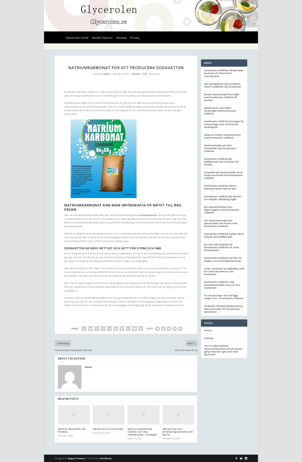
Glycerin (136, 73)
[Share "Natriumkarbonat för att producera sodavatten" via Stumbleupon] (128, 328)
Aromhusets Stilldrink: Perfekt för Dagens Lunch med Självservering (223, 259)
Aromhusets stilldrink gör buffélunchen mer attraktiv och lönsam (221, 161)
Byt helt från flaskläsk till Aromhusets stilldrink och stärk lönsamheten (221, 247)
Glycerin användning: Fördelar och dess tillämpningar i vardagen (142, 431)
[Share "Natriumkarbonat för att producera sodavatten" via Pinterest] (109, 328)
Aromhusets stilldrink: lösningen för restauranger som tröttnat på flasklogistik (224, 124)
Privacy (135, 38)
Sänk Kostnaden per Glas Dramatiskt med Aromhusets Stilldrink (220, 148)
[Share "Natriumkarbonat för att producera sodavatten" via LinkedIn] (115, 328)
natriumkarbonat (148, 215)
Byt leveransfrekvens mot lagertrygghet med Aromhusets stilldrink (221, 209)
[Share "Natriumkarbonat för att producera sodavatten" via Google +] (97, 328)
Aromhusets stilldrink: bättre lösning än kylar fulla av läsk (220, 187)
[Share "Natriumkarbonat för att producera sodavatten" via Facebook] (84, 328)
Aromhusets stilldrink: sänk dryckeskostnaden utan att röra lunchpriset (222, 284)
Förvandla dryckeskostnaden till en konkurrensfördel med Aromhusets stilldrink (223, 175)
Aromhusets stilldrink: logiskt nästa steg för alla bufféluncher (224, 235)
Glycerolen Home (77, 38)
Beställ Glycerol (102, 38)
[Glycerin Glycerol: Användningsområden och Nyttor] (178, 414)
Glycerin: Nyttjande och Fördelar (72, 430)
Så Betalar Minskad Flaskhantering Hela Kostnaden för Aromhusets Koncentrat (223, 308)
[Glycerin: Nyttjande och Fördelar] (74, 414)
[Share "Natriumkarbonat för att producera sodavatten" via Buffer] (122, 328)
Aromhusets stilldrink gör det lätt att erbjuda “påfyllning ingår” (223, 198)
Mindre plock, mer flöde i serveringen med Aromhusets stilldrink (220, 110)
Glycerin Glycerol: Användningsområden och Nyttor (177, 431)
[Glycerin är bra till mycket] (109, 414)
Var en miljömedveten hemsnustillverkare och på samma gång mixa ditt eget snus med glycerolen (223, 350)
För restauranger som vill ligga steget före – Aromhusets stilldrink (223, 297)
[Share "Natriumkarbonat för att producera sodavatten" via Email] (134, 328)
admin (107, 73)
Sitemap (121, 38)
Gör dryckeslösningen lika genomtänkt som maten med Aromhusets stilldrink (220, 223)
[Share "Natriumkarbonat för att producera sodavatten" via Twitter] (90, 328)
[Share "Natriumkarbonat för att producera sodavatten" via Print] (141, 328)
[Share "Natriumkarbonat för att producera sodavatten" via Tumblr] (103, 328)
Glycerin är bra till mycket (108, 428)
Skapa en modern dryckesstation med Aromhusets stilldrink (222, 136)
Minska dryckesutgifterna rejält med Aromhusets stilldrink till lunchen (221, 97)
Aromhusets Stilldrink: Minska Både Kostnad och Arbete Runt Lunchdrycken (223, 73)
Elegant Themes (76, 458)
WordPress (106, 458)
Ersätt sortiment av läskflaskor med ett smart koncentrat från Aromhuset (224, 271)
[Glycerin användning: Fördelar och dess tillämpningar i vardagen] (143, 414)
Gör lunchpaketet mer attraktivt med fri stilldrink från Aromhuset (222, 85)
